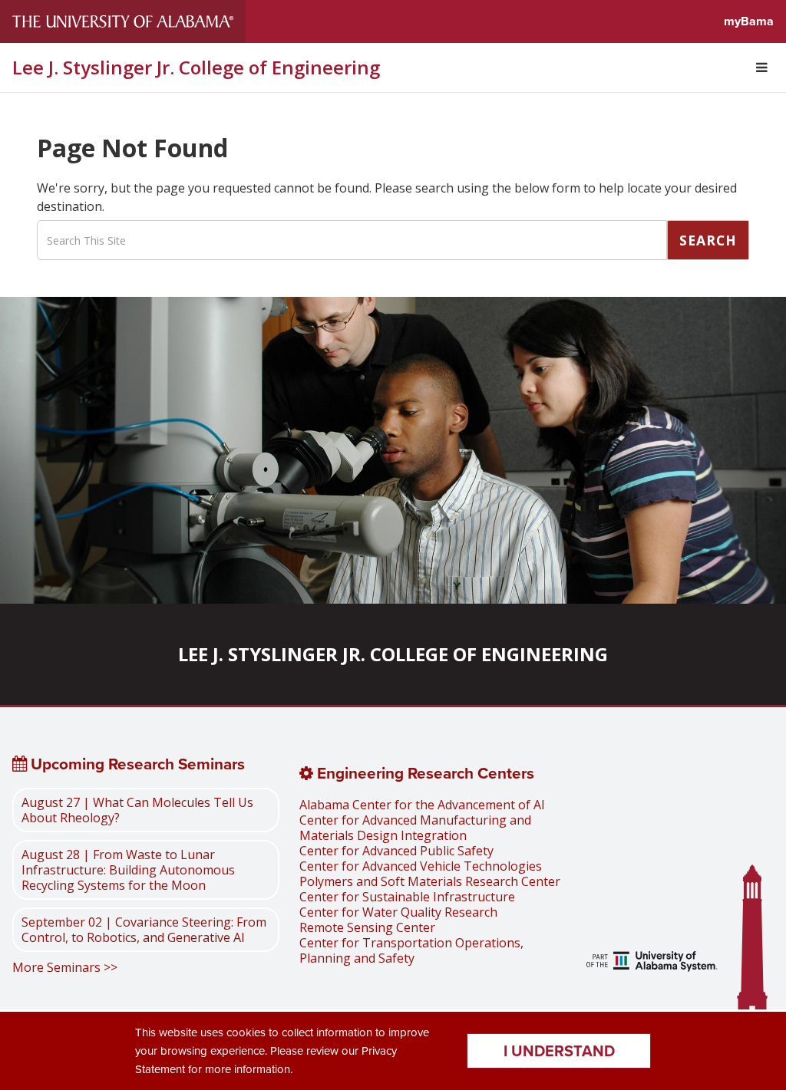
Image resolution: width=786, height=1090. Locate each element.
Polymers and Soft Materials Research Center (429, 881)
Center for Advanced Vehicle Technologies (420, 866)
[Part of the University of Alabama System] (652, 963)
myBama (749, 21)
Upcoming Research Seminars (136, 764)
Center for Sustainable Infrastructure (407, 896)
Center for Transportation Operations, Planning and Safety (411, 950)
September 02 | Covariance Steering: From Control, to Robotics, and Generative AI (143, 930)
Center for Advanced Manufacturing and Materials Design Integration (415, 828)
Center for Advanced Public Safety (396, 850)
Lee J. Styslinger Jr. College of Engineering (196, 67)
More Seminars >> (64, 967)
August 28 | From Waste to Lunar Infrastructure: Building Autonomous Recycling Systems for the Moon (128, 870)
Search (708, 240)
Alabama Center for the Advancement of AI (422, 804)
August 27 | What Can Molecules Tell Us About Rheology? (137, 810)
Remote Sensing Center (367, 927)
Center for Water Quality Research (398, 912)
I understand (559, 1050)
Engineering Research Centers (423, 773)
